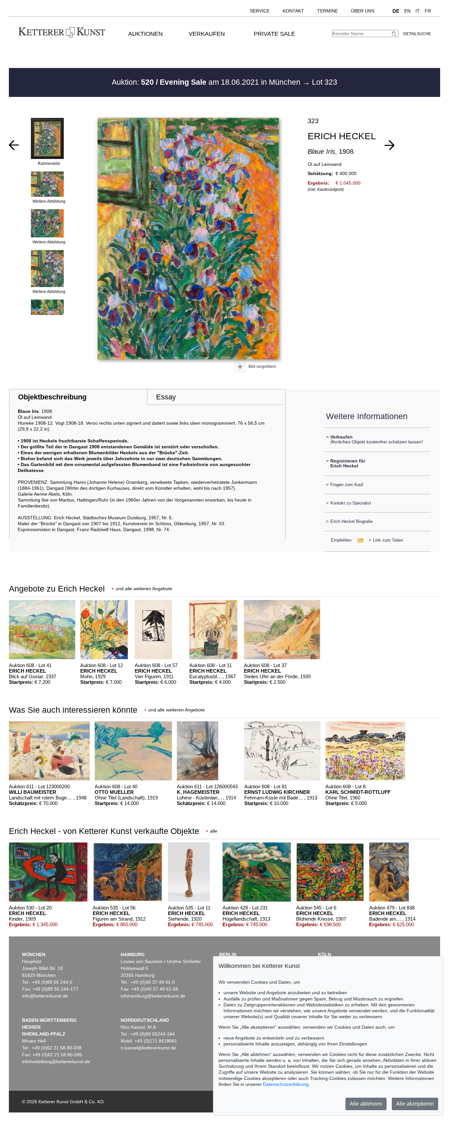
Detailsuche (417, 34)
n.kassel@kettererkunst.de (148, 1047)
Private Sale (274, 34)
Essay (166, 397)
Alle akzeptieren (415, 1104)
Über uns (362, 10)
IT (417, 10)
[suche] (394, 33)
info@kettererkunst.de (45, 995)
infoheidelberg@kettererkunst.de (56, 1061)
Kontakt (293, 10)
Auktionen (145, 34)
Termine (327, 10)
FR (428, 10)
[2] (389, 145)
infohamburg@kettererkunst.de (153, 995)
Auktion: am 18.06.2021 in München (207, 82)
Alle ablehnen (366, 1104)
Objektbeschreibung (52, 397)
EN (407, 10)
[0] (14, 145)
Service (260, 10)
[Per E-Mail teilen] (358, 540)
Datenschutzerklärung (286, 1084)
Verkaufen (207, 34)
